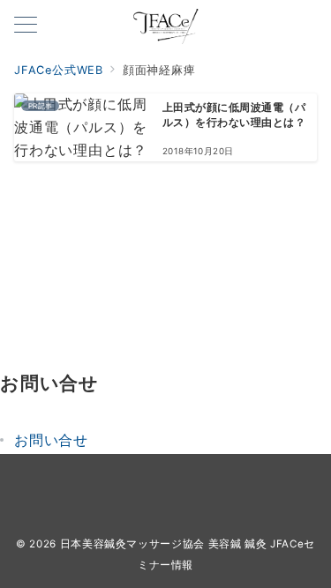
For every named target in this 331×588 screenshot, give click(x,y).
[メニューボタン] (25, 26)
